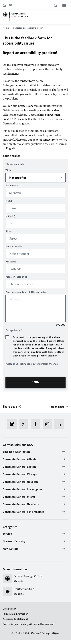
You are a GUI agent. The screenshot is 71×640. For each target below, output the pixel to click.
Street (9, 231)
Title (8, 170)
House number (14, 246)
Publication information (15, 613)
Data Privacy (9, 608)
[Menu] (64, 5)
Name (8, 200)
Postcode (10, 261)
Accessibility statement (15, 619)
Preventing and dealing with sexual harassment (28, 624)
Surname (11, 185)
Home (6, 27)
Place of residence (16, 276)
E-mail (10, 216)
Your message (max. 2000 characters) (27, 292)
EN (4, 5)
